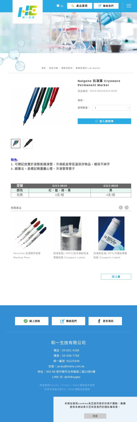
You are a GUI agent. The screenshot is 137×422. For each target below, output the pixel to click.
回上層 (116, 276)
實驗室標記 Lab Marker (88, 68)
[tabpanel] (68, 32)
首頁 (43, 68)
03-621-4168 (70, 350)
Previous (121, 208)
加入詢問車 (106, 121)
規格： (81, 100)
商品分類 (53, 68)
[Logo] (28, 12)
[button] (80, 6)
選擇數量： (84, 107)
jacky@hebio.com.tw (71, 366)
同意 (95, 416)
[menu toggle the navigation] (128, 6)
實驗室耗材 (67, 68)
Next (127, 208)
